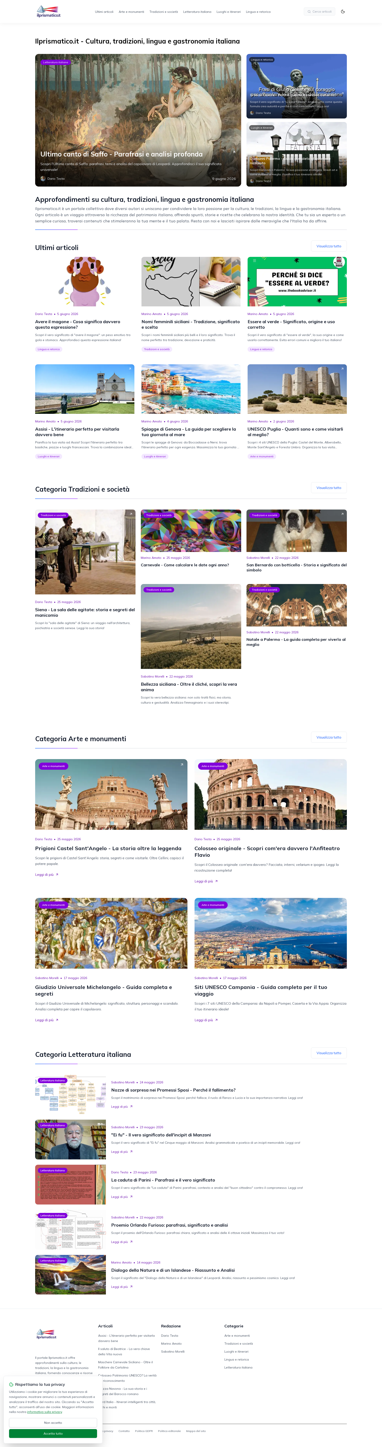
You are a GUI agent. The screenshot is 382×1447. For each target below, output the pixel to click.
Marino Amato (151, 314)
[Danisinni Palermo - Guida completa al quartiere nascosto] (296, 154)
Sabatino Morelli (258, 558)
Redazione (171, 1326)
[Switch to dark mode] (343, 11)
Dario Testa (43, 314)
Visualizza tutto (329, 246)
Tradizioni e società (163, 12)
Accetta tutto (53, 1434)
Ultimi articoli (104, 12)
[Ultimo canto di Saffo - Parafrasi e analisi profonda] (138, 120)
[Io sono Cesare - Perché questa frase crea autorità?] (296, 86)
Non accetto (53, 1423)
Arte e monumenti (131, 12)
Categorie (233, 1326)
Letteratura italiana (197, 12)
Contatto (124, 1431)
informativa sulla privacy (44, 1412)
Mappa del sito (196, 1431)
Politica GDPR (144, 1431)
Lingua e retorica (258, 12)
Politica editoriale (169, 1431)
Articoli (105, 1326)
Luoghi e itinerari (229, 12)
